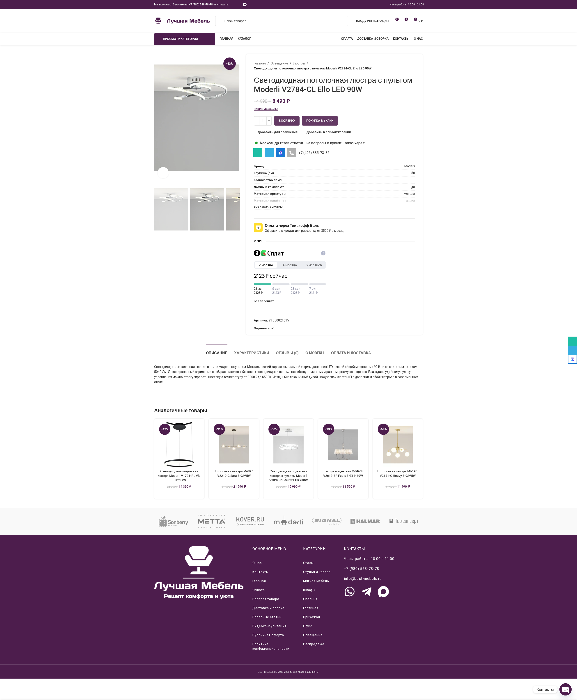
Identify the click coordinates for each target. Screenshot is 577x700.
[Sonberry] (173, 521)
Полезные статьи (267, 617)
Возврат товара (265, 599)
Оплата (258, 590)
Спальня (310, 599)
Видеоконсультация (269, 626)
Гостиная (310, 608)
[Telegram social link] (238, 4)
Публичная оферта (268, 635)
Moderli (409, 166)
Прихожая (311, 617)
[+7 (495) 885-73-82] (291, 152)
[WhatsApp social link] (233, 4)
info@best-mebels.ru (363, 578)
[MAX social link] (245, 4)
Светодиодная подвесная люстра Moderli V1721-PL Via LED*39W (179, 475)
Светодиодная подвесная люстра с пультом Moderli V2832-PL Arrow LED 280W (288, 475)
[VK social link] (287, 328)
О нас (257, 563)
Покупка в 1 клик (319, 120)
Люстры (299, 63)
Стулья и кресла (317, 572)
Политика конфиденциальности (270, 646)
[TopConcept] (404, 521)
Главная (260, 63)
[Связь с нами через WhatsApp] (349, 591)
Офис (307, 626)
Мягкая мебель (316, 581)
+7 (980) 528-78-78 (201, 4)
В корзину (287, 120)
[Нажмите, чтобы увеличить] (163, 172)
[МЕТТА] (211, 521)
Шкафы (309, 590)
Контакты (260, 572)
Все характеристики (269, 206)
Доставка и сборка (268, 608)
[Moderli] (288, 521)
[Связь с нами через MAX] (383, 591)
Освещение (279, 63)
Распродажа (313, 644)
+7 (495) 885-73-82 (314, 153)
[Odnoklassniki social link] (276, 328)
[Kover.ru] (250, 521)
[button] (159, 209)
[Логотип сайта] (182, 20)
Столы (308, 563)
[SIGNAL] (327, 521)
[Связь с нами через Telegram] (366, 591)
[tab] (216, 351)
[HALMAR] (365, 521)
